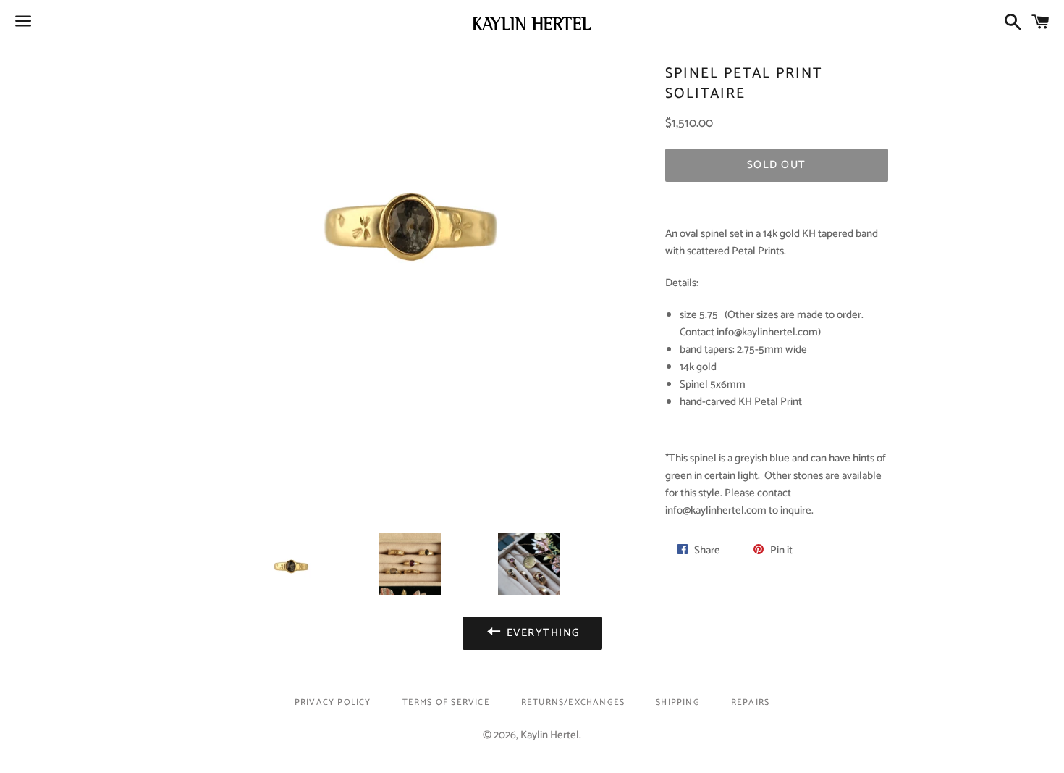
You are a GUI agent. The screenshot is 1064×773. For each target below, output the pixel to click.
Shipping (678, 702)
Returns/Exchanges (573, 702)
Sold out (776, 165)
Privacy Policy (333, 702)
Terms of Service (446, 702)
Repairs (750, 702)
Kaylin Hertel (549, 735)
